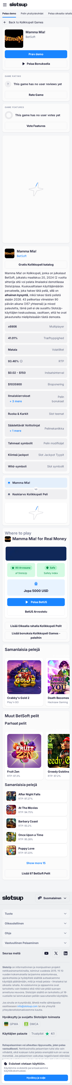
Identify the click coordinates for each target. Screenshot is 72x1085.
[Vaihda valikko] (4, 4)
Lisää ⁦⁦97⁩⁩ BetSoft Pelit (36, 873)
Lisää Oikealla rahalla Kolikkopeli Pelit (36, 626)
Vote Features (36, 126)
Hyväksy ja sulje (36, 1077)
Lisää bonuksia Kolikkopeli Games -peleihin (36, 635)
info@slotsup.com (27, 1006)
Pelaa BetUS (39, 602)
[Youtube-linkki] (46, 953)
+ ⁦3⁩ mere (16, 401)
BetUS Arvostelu (36, 611)
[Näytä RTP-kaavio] (21, 361)
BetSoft (22, 256)
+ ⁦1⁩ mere (15, 430)
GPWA (14, 1024)
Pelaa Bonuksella (38, 63)
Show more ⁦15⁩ (36, 863)
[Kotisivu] (18, 5)
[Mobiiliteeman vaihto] (65, 4)
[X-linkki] (56, 953)
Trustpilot (42, 1033)
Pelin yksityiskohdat (32, 13)
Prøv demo (36, 54)
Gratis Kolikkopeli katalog (36, 264)
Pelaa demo (9, 13)
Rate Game (36, 94)
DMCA (34, 1024)
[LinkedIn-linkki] (66, 953)
